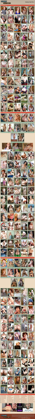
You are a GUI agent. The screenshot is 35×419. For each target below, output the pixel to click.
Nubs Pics (2, 399)
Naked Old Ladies (24, 399)
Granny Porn (30, 395)
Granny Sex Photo (17, 396)
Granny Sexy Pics (10, 395)
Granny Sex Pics (17, 397)
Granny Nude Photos (11, 399)
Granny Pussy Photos (32, 401)
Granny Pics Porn (17, 395)
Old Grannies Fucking (4, 402)
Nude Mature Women (18, 401)
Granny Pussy (10, 398)
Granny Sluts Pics (3, 398)
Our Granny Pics (17, 402)
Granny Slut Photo (3, 397)
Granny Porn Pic (31, 396)
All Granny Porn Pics (24, 401)
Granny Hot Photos (31, 397)
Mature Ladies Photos (11, 402)
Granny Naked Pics (10, 397)
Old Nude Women (17, 400)
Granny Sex (9, 396)
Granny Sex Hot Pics (11, 401)
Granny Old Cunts (24, 402)
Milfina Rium (23, 397)
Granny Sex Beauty (3, 395)
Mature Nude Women (18, 399)
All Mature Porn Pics (31, 399)
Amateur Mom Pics (24, 398)
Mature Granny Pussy (18, 398)
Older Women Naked (11, 400)
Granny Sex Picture (3, 396)
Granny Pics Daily (24, 395)
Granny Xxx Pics (31, 400)
